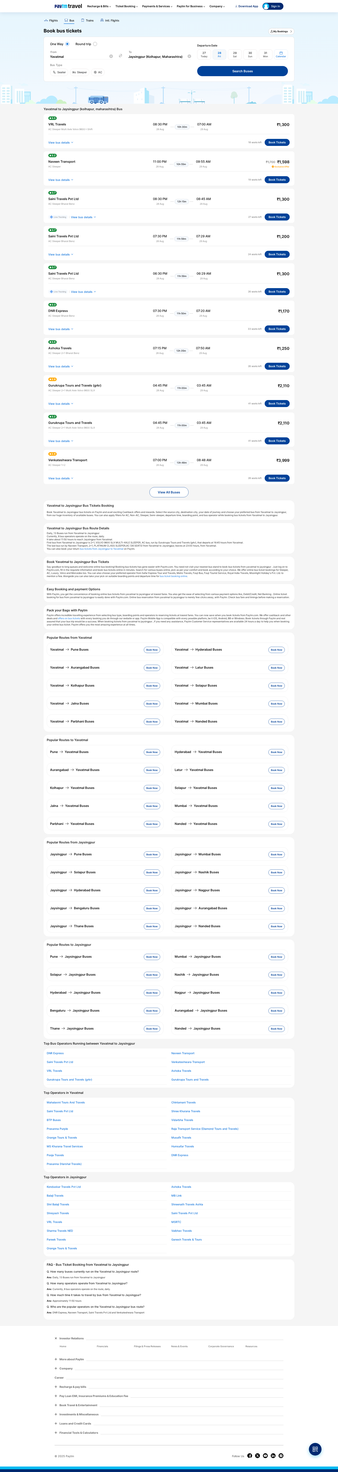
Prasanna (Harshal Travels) (64, 1164)
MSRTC (176, 1222)
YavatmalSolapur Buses (196, 685)
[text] (169, 19)
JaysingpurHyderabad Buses (75, 890)
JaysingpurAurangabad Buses (201, 908)
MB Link (176, 1195)
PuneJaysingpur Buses (71, 956)
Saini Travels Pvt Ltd (60, 1062)
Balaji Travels (55, 1195)
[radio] (60, 44)
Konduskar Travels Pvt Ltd (64, 1186)
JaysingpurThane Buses (72, 926)
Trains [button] (90, 20)
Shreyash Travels (58, 1213)
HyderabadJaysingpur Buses (75, 992)
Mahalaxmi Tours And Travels (66, 1102)
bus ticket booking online (173, 576)
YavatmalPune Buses (69, 649)
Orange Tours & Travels (62, 1137)
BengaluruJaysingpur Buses (75, 1010)
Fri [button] (219, 56)
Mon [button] (265, 56)
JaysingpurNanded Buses (197, 926)
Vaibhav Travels (181, 1230)
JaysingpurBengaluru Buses (75, 908)
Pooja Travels (55, 1155)
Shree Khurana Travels (185, 1111)
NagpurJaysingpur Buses (197, 992)
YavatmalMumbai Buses (196, 703)
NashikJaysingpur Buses (197, 974)
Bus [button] (71, 20)
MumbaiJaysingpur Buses (198, 956)
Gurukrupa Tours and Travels (190, 1079)
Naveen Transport (182, 1053)
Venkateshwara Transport (188, 1062)
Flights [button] (53, 20)
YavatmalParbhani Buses (72, 721)
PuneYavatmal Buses (69, 752)
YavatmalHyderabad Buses (198, 649)
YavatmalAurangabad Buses (75, 667)
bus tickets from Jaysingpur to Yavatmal (101, 548)
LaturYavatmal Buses (194, 770)
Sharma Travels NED (60, 1230)
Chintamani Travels (183, 1102)
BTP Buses (54, 1120)
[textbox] (81, 56)
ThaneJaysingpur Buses (72, 1028)
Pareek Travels (56, 1239)
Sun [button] (250, 56)
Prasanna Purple (57, 1128)
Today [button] (204, 56)
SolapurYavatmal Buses (196, 788)
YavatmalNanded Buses (196, 721)
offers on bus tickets (69, 618)
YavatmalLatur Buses (194, 667)
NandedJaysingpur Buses (197, 1028)
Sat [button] (235, 56)
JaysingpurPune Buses (71, 854)
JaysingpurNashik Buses (197, 872)
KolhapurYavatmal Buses (72, 788)
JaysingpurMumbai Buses (198, 854)
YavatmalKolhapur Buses (72, 685)
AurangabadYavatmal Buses (75, 770)
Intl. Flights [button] (112, 20)
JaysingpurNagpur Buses (197, 890)
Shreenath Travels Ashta (187, 1204)
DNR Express (55, 1053)
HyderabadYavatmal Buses (198, 752)
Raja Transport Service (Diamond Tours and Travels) (204, 1128)
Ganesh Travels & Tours (186, 1239)
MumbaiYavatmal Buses (196, 806)
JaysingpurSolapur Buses (73, 872)
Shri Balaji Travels (58, 1204)
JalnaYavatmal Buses (69, 806)
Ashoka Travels (181, 1070)
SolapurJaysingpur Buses (73, 974)
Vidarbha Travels (182, 1120)
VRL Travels (54, 1070)
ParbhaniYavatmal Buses (72, 824)
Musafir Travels (181, 1137)
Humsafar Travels (182, 1146)
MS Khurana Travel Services (65, 1146)
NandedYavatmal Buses (196, 824)
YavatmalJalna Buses (69, 703)
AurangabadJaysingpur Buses (201, 1010)
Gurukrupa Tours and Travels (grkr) (69, 1079)
